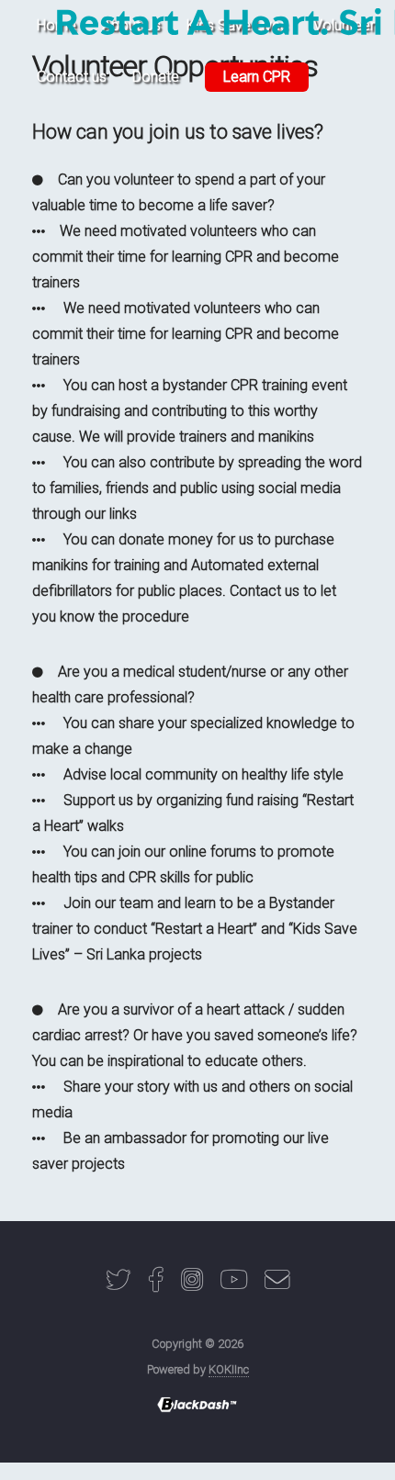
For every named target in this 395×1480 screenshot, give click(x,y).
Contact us (72, 76)
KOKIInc (229, 1369)
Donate (155, 76)
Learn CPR (256, 76)
